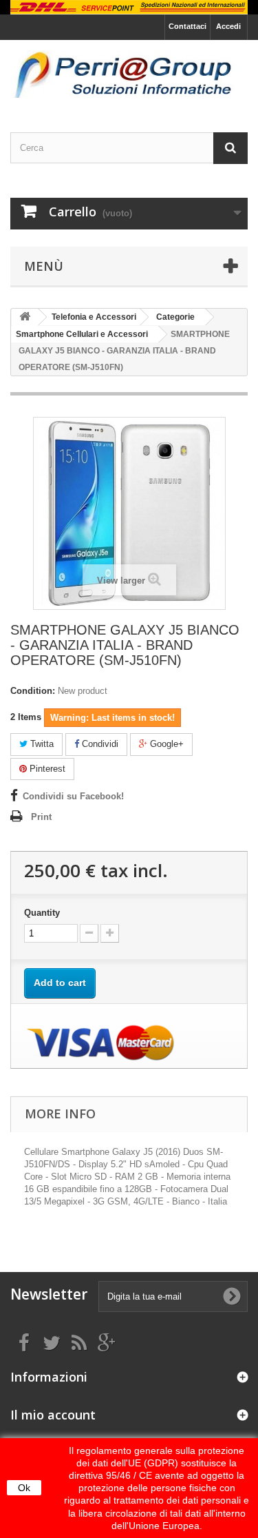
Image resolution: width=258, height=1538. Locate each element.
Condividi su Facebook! (73, 796)
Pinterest (46, 768)
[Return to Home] (25, 317)
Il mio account (53, 1414)
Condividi (98, 744)
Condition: (32, 691)
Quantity (42, 913)
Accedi (228, 26)
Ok (24, 1487)
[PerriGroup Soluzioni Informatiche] (129, 74)
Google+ (165, 744)
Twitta (41, 744)
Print (41, 817)
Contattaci (187, 26)
